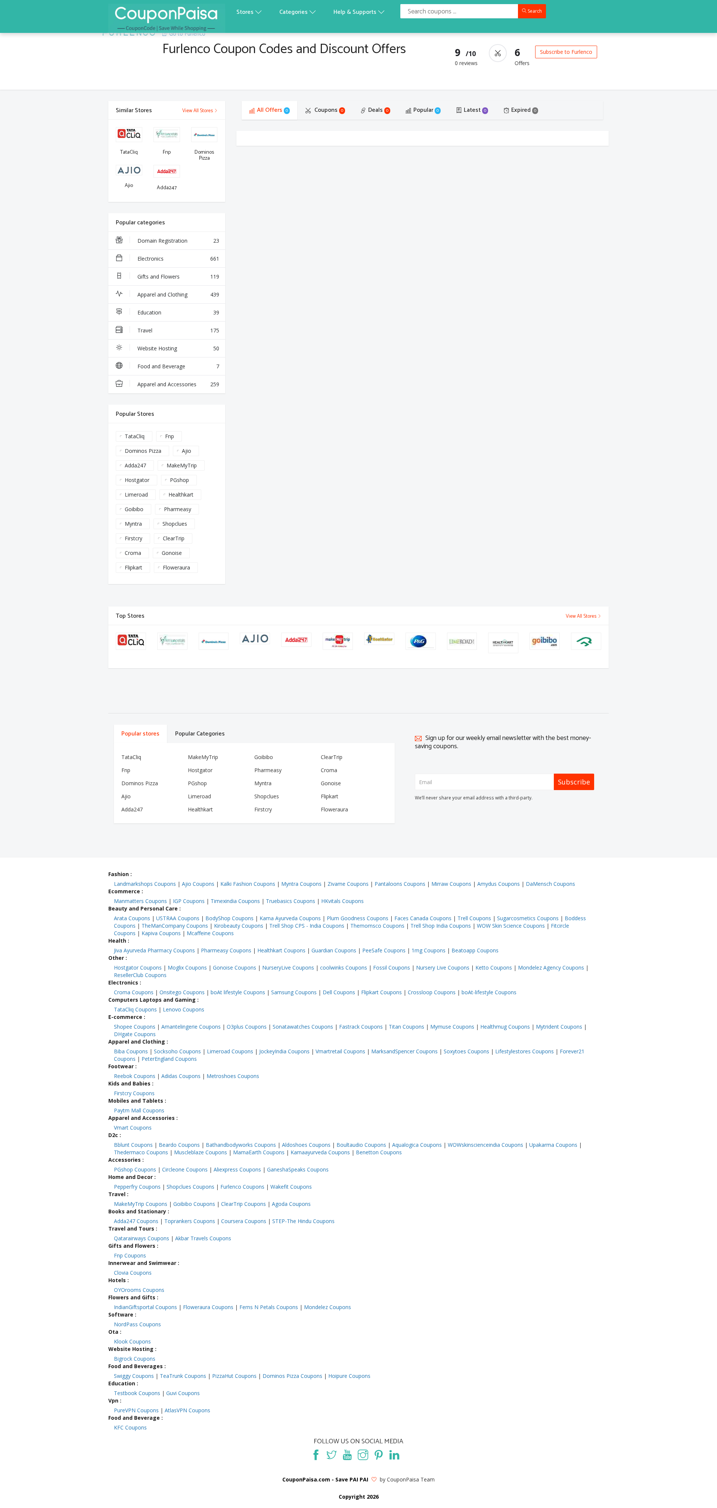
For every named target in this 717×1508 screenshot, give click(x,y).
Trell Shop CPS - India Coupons (306, 925)
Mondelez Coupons (327, 1307)
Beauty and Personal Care (143, 908)
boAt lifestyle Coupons (238, 992)
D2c (113, 1135)
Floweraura (176, 567)
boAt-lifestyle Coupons (489, 992)
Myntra (133, 523)
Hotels (117, 1280)
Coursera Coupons (243, 1221)
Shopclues (174, 523)
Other (116, 957)
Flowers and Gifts (131, 1297)
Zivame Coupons (348, 883)
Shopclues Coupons (190, 1186)
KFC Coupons (130, 1427)
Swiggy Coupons (134, 1375)
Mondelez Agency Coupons (551, 967)
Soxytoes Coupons (466, 1051)
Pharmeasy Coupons (226, 950)
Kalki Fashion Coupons (247, 883)
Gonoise (172, 552)
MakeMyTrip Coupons (140, 1203)
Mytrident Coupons (559, 1026)
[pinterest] (378, 1455)
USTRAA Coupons (177, 918)
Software (120, 1314)
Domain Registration (178, 240)
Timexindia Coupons (235, 901)
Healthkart (180, 494)
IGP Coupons (189, 901)
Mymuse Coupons (452, 1026)
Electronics (178, 258)
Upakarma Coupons (553, 1144)
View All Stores (198, 111)
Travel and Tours (131, 1228)
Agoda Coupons (291, 1203)
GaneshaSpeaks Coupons (298, 1169)
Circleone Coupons (185, 1169)
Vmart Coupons (133, 1127)
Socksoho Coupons (177, 1051)
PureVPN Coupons (136, 1410)
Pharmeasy (177, 509)
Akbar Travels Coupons (203, 1238)
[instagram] (363, 1455)
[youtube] (347, 1455)
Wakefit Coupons (291, 1186)
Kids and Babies (129, 1083)
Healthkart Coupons (281, 950)
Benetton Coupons (379, 1152)
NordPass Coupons (137, 1324)
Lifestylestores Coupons (524, 1051)
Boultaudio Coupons (361, 1144)
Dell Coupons (339, 992)
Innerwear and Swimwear (142, 1262)
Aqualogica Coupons (417, 1144)
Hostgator (137, 479)
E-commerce (125, 1016)
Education (178, 312)
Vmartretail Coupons (340, 1051)
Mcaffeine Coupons (210, 933)
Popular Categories (200, 734)
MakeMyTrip (182, 465)
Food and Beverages (135, 1366)
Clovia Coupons (133, 1272)
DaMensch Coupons (550, 883)
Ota (113, 1331)
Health (117, 940)
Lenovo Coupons (183, 1009)
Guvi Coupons (183, 1393)
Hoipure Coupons (349, 1375)
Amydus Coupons (498, 883)
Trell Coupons (474, 918)
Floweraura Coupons (208, 1307)
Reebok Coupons (134, 1075)
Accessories (124, 1159)
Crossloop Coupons (432, 992)
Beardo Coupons (179, 1144)
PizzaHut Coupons (234, 1375)
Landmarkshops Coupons (145, 883)
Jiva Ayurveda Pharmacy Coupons (154, 950)
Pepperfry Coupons (137, 1186)
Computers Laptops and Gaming (152, 999)
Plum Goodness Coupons (357, 918)
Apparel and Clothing (178, 294)
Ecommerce (124, 891)
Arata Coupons (132, 918)
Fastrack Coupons (361, 1026)
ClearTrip (173, 538)
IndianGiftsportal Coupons (145, 1307)
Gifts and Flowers (178, 276)
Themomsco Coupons (377, 925)
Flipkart (133, 567)
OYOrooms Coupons (139, 1289)
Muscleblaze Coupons (200, 1152)
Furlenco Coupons (242, 1186)
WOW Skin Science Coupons (511, 925)
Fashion (118, 874)
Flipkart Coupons (381, 992)
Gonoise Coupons (234, 967)
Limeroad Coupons (230, 1051)
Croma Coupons (133, 992)
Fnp (169, 436)
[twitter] (331, 1455)
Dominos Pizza (143, 450)
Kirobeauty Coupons (238, 925)
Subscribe (574, 781)
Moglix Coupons (187, 967)
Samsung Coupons (294, 992)
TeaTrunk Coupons (183, 1375)
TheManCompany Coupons (175, 925)
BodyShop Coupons (229, 918)
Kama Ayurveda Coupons (290, 918)
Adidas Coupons (181, 1075)
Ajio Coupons (198, 883)
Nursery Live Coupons (442, 967)
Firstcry (133, 538)
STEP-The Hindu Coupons (303, 1221)
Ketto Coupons (493, 967)
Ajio (186, 450)
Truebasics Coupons (290, 901)
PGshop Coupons (135, 1169)
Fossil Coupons (391, 967)
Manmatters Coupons (140, 901)
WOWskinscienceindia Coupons (485, 1144)
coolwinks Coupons (343, 967)
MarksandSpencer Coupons (404, 1051)
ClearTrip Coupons (243, 1203)
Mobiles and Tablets (135, 1100)
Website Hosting (178, 348)
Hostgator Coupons (138, 967)
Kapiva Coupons (161, 933)
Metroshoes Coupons (233, 1075)
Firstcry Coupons (134, 1093)
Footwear (121, 1066)
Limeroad (136, 494)
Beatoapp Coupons (475, 950)
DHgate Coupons (135, 1034)
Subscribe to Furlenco (566, 51)
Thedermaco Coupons (141, 1152)
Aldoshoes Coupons (306, 1144)
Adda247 (135, 465)
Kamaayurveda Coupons (320, 1152)
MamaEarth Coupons (259, 1152)
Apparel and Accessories (178, 384)
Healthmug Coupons (505, 1026)
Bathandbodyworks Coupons (241, 1144)
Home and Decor (130, 1176)
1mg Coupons (429, 950)
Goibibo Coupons (194, 1203)
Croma (133, 552)
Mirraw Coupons (451, 883)
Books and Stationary (137, 1211)
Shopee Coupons (134, 1026)
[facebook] (316, 1455)
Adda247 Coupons (136, 1221)
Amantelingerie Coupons (191, 1026)
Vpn (113, 1400)
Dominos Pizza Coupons (292, 1375)
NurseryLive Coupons (288, 967)
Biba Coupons (131, 1051)
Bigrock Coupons (134, 1358)
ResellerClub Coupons (140, 975)
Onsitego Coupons (182, 992)
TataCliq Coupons (135, 1009)
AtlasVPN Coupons (187, 1410)
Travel (178, 330)
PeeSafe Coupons (384, 950)
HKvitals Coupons (342, 901)
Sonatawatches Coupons (303, 1026)
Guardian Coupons (333, 950)
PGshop (179, 479)
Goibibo (134, 509)
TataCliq (135, 436)
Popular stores (140, 734)
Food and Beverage (178, 366)
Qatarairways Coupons (141, 1238)
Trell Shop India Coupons (440, 925)
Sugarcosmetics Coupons (528, 918)
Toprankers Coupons (189, 1221)
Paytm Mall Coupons (139, 1110)
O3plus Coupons (247, 1026)
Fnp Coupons (130, 1255)
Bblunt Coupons (133, 1144)
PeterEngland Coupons (169, 1058)
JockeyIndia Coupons (284, 1051)
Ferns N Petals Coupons (268, 1307)
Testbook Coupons (137, 1393)
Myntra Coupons (301, 883)
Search (534, 11)
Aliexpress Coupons (237, 1169)
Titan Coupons (406, 1026)
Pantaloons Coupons (400, 883)
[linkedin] (394, 1455)
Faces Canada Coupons (422, 918)
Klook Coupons (132, 1341)
